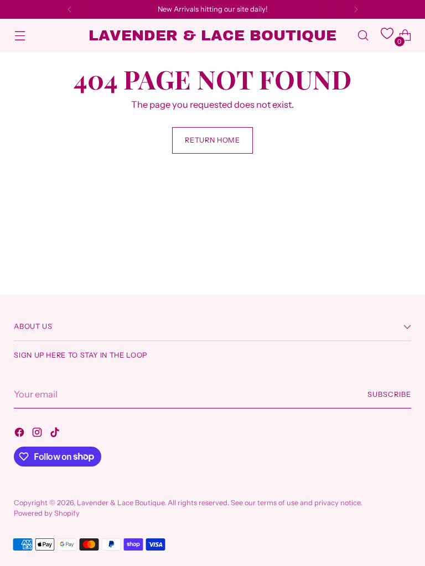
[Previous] (70, 9)
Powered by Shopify (47, 513)
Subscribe (389, 394)
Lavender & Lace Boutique (120, 503)
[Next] (356, 9)
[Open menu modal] (19, 35)
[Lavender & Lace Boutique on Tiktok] (56, 434)
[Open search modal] (363, 35)
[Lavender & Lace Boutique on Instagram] (38, 434)
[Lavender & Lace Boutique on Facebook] (20, 434)
